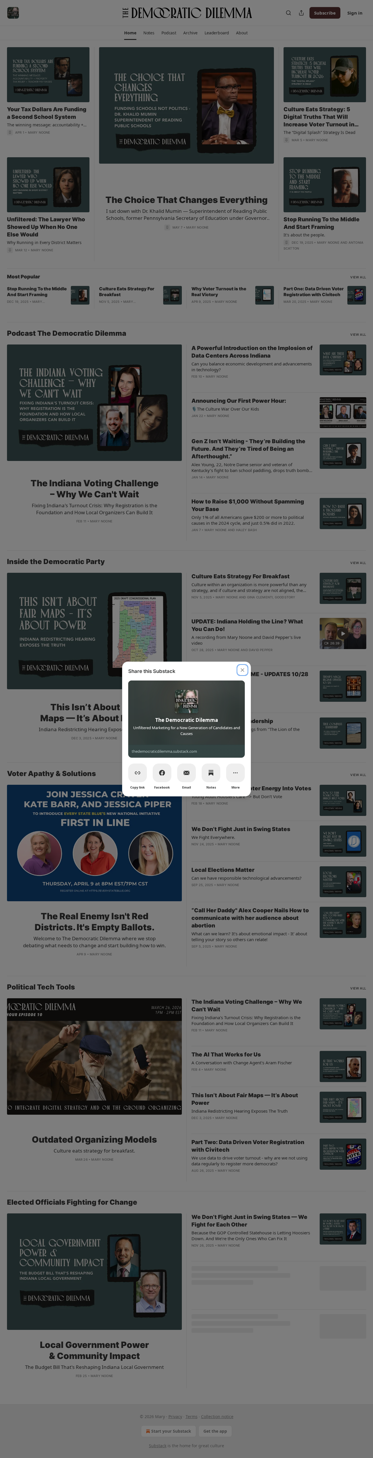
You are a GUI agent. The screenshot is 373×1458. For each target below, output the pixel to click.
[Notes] (211, 773)
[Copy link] (137, 773)
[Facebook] (162, 773)
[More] (235, 773)
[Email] (186, 773)
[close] (242, 670)
